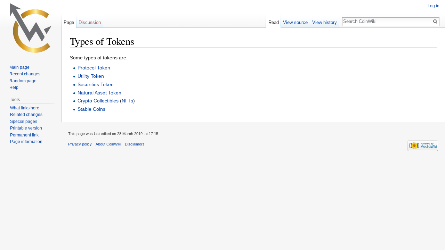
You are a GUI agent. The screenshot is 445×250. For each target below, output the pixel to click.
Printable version (26, 128)
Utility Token (91, 76)
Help (13, 87)
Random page (23, 80)
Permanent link (24, 135)
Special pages (23, 121)
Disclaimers (135, 144)
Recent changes (24, 74)
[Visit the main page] (30, 28)
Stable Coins (91, 109)
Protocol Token (94, 67)
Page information (26, 141)
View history (324, 22)
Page (69, 22)
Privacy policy (80, 144)
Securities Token (96, 84)
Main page (19, 67)
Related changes (26, 114)
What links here (24, 108)
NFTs (127, 100)
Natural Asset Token (99, 92)
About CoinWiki (108, 144)
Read (273, 22)
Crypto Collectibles (98, 100)
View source (295, 22)
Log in (433, 5)
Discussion (90, 22)
